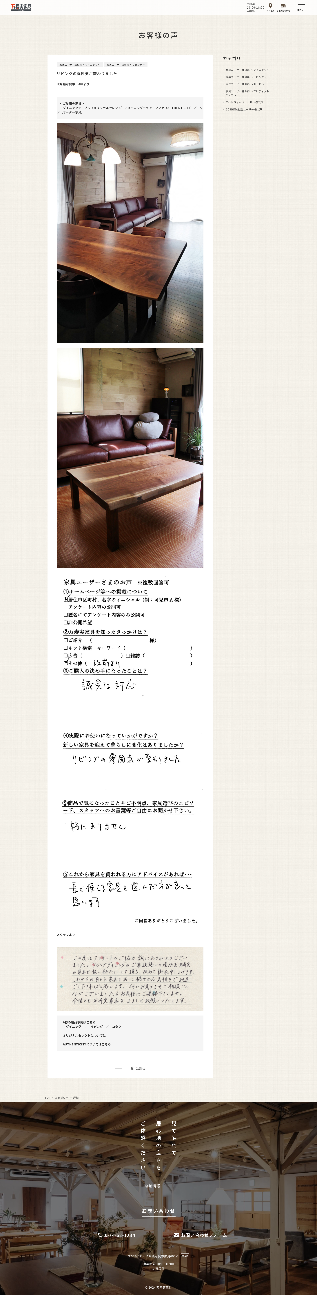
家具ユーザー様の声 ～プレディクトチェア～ (247, 93)
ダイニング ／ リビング (84, 1026)
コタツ (116, 1026)
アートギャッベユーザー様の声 (244, 102)
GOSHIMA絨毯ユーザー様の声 (244, 109)
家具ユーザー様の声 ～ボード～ (245, 84)
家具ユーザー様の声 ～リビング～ (246, 77)
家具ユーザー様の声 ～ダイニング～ (247, 70)
